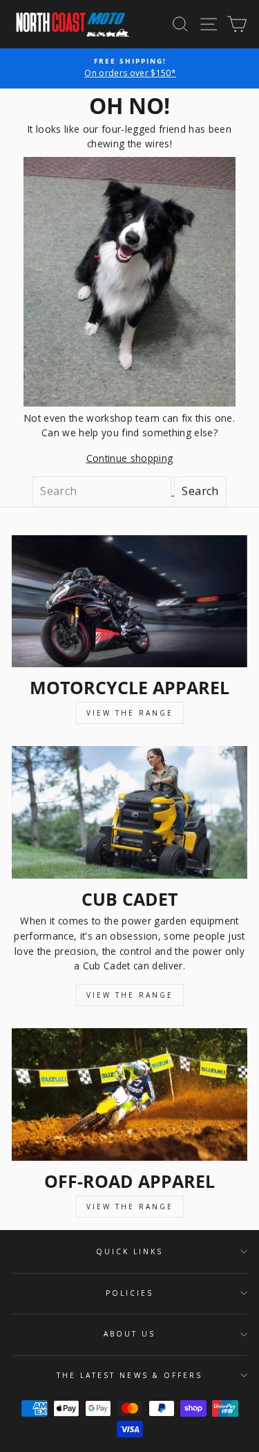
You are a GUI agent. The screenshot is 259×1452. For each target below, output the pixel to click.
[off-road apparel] (129, 1094)
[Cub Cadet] (129, 812)
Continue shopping (129, 458)
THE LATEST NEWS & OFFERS (129, 1375)
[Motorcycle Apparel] (129, 601)
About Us (129, 1334)
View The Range (129, 713)
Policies (129, 1293)
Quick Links (130, 1251)
